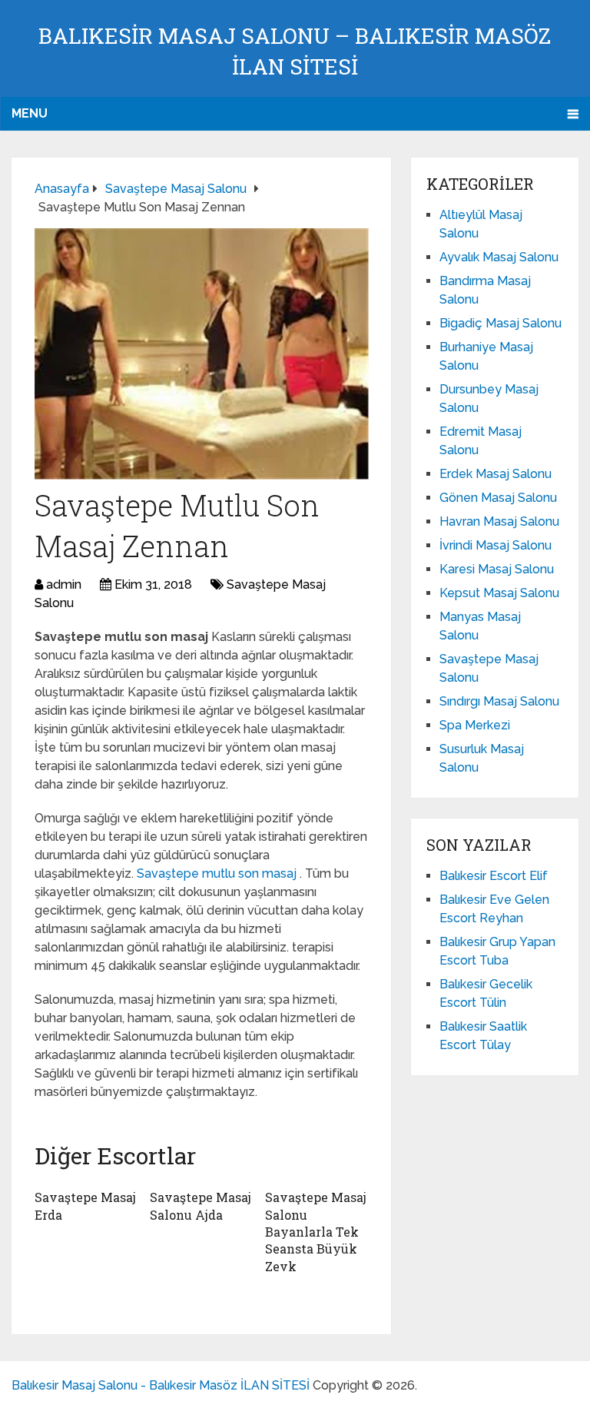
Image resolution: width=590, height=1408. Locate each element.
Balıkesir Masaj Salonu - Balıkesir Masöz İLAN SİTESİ (161, 1385)
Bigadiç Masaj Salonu (500, 323)
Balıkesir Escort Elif (493, 875)
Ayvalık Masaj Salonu (499, 257)
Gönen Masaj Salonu (498, 497)
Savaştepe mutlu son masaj (218, 873)
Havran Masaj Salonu (499, 521)
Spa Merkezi (474, 725)
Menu (30, 113)
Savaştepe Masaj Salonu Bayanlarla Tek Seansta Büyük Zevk (315, 1231)
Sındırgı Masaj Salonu (499, 701)
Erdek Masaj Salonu (495, 474)
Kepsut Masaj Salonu (499, 593)
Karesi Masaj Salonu (496, 569)
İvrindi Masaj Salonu (495, 545)
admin (63, 584)
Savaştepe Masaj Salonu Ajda (200, 1205)
